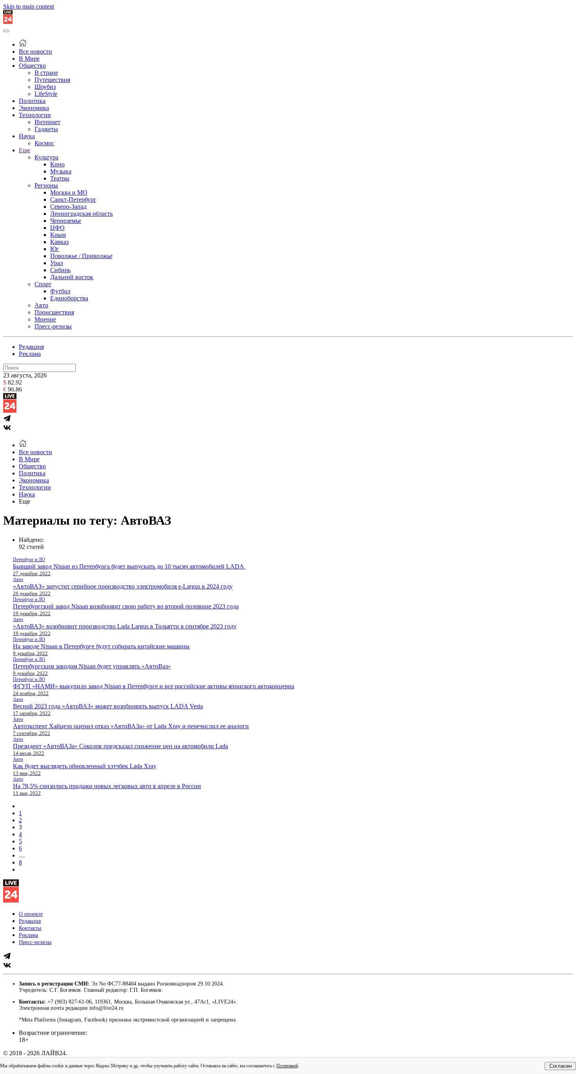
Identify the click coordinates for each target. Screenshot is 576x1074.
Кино (57, 164)
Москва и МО (68, 192)
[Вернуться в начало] (8, 21)
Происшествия (54, 312)
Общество (32, 65)
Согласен (560, 1066)
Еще (24, 150)
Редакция (31, 346)
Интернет (47, 122)
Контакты (30, 928)
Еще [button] (24, 501)
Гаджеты (46, 129)
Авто (41, 305)
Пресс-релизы (53, 326)
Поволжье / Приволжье (81, 256)
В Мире (29, 58)
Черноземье (65, 220)
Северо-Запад (68, 206)
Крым (58, 234)
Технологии (35, 115)
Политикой (287, 1066)
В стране (46, 72)
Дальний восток (71, 277)
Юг (54, 248)
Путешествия (52, 79)
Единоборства (69, 298)
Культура (46, 157)
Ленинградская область (81, 213)
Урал (56, 263)
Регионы (46, 185)
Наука (27, 136)
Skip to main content (28, 6)
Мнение (45, 319)
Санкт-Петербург (73, 199)
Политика (32, 100)
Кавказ (59, 241)
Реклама (30, 353)
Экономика (34, 108)
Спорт (42, 284)
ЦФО (57, 227)
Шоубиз (45, 86)
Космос (44, 143)
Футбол (60, 291)
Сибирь (60, 270)
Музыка (60, 171)
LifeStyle (45, 93)
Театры (59, 178)
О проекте (31, 914)
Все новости (35, 51)
